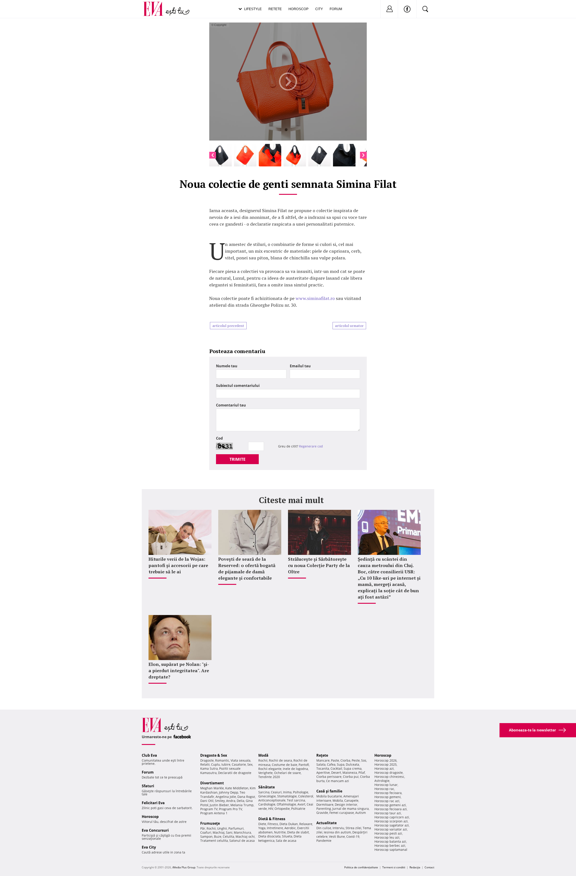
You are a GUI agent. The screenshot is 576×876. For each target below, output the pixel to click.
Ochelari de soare (287, 773)
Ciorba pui (351, 776)
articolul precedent (228, 325)
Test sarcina (296, 800)
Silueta (287, 836)
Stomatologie (287, 796)
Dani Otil (207, 801)
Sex (249, 764)
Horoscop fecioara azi (390, 809)
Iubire (225, 764)
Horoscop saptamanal (390, 849)
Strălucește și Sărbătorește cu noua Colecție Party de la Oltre (319, 565)
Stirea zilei (353, 828)
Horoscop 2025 (385, 764)
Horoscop (298, 9)
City (319, 9)
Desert (336, 772)
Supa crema (353, 768)
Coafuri (205, 832)
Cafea (331, 764)
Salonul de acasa (242, 840)
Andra (230, 801)
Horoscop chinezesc (389, 776)
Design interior (346, 804)
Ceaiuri (276, 792)
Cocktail (336, 768)
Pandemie (323, 840)
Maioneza (349, 772)
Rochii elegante (269, 769)
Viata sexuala (240, 760)
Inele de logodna (295, 769)
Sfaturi (148, 785)
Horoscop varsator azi (390, 829)
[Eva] (156, 5)
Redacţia (415, 867)
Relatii (205, 764)
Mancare (323, 760)
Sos (363, 760)
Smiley (220, 801)
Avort (301, 804)
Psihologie (300, 792)
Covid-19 (352, 836)
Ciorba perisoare (329, 776)
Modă (263, 755)
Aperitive (323, 772)
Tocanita (322, 768)
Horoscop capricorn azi (391, 817)
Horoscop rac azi (386, 801)
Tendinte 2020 (269, 777)
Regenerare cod (311, 446)
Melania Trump (242, 805)
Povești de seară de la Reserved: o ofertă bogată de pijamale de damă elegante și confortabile (246, 568)
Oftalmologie (286, 804)
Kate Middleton (236, 788)
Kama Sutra (209, 768)
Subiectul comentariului (238, 385)
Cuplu (215, 764)
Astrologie (381, 780)
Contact (429, 867)
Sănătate (266, 787)
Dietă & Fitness (271, 818)
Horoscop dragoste (388, 772)
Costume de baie (284, 765)
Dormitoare (324, 804)
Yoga (262, 828)
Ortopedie (282, 808)
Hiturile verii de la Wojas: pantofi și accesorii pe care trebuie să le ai (178, 565)
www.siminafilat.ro (315, 298)
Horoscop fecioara (388, 793)
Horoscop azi (384, 768)
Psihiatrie (298, 808)
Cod (219, 438)
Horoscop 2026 (385, 760)
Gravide (322, 812)
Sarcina (264, 792)
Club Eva (149, 755)
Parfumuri (236, 828)
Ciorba (345, 760)
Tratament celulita (214, 840)
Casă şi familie (329, 791)
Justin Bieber (219, 805)
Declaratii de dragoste (234, 773)
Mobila (338, 800)
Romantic (222, 760)
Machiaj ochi (245, 836)
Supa (340, 764)
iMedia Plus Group (183, 867)
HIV (270, 808)
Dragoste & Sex (213, 755)
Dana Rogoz (246, 796)
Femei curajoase (341, 812)
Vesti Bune (337, 836)
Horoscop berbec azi (389, 845)
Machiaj (219, 832)
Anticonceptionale (272, 800)
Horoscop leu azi (386, 837)
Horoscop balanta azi (390, 841)
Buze (217, 836)
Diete (262, 824)
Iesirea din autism (337, 832)
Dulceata (352, 764)
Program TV (209, 809)
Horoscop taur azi (387, 813)
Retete (275, 9)
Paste (335, 760)
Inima (287, 792)
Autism (360, 812)
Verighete (265, 773)
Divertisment (212, 783)
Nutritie (280, 832)
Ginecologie (267, 796)
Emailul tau (300, 365)
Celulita (228, 836)
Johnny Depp (228, 792)
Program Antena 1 (213, 813)
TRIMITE (237, 459)
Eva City (149, 847)
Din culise (323, 828)
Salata (321, 764)
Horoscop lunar (386, 785)
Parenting (323, 808)
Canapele (351, 800)
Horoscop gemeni (387, 797)
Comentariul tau (231, 405)
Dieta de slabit (298, 832)
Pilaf (361, 772)
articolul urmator (349, 325)
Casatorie (239, 764)
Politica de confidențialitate (361, 867)
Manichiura (242, 832)
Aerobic (290, 828)
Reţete (322, 755)
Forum (336, 9)
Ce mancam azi (337, 781)
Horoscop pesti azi (388, 833)
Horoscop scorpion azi (391, 821)
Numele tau (226, 365)
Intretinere (275, 828)
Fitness (273, 824)
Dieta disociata (269, 836)
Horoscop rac (384, 789)
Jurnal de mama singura (350, 808)
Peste (356, 760)
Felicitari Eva (153, 802)
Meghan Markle (212, 788)
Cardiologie (266, 804)
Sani (229, 832)
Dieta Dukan (288, 824)
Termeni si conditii (393, 867)
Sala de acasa (286, 840)
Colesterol (305, 796)
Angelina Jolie (226, 796)
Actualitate (326, 822)
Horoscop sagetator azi (391, 825)
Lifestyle (253, 9)
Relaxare (305, 824)
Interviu (338, 828)
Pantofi (304, 765)
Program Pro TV (230, 809)
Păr (202, 828)
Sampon (206, 836)
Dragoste (207, 760)
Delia (240, 801)
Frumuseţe (210, 823)
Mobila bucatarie (329, 796)
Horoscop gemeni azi (390, 805)
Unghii (222, 828)
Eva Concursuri (155, 830)
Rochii (211, 828)
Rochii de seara (280, 760)
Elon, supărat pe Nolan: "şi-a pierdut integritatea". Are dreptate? (178, 670)
